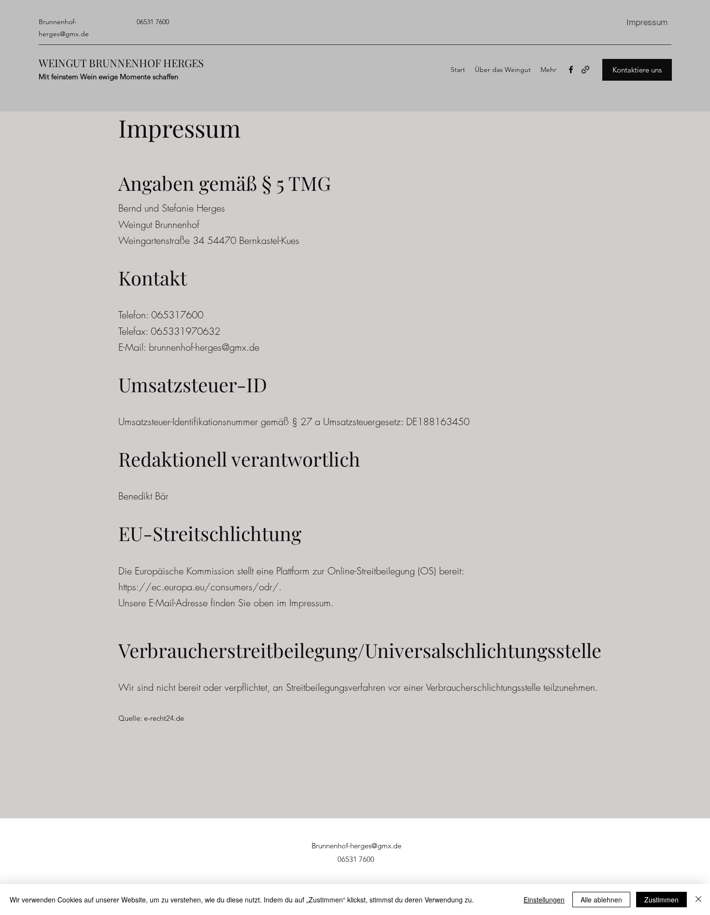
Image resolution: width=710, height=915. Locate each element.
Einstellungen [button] (544, 899)
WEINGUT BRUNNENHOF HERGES (121, 63)
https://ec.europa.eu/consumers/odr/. (200, 586)
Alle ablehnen (601, 899)
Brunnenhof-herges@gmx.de (356, 845)
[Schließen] (698, 899)
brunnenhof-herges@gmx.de (204, 347)
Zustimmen (661, 899)
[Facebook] (571, 69)
